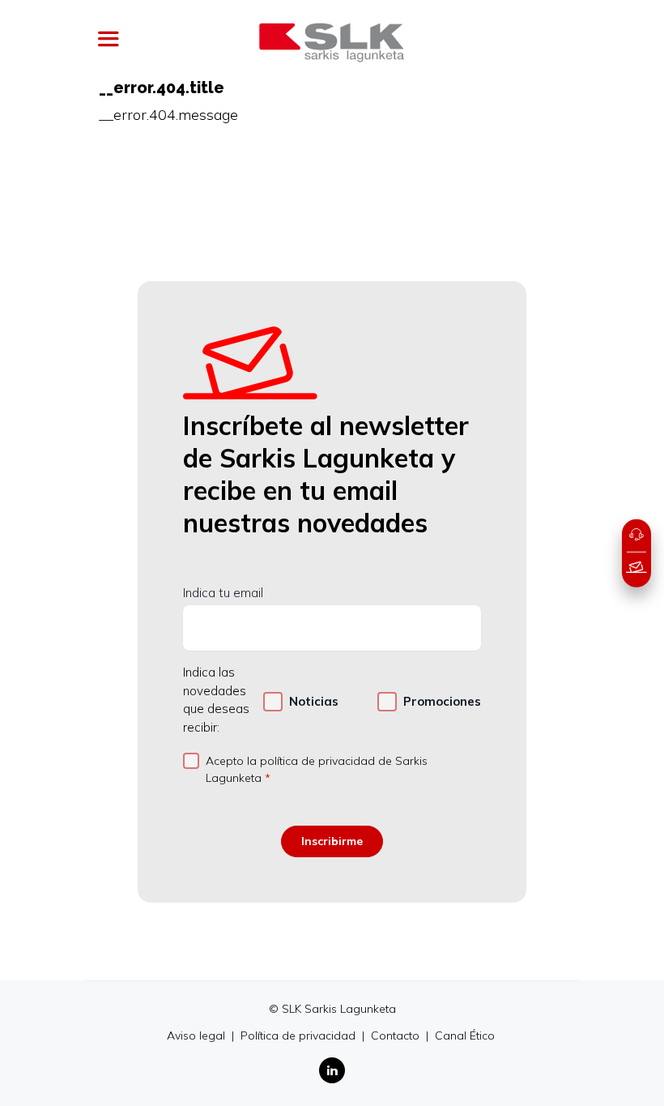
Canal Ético (465, 1035)
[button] (636, 535)
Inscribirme (332, 841)
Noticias (313, 701)
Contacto (397, 1035)
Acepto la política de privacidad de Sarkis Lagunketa (317, 769)
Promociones (442, 701)
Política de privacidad (299, 1035)
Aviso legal (197, 1035)
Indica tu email (223, 592)
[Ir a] (332, 42)
